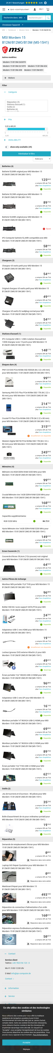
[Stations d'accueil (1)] (26, 104)
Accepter (26, 1042)
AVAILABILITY (14, 140)
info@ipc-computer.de (21, 973)
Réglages (26, 1049)
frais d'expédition (45, 186)
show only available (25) (21, 147)
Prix (10, 119)
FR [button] (40, 9)
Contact (11, 954)
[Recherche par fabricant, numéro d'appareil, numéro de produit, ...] (48, 17)
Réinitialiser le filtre (26, 154)
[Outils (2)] (26, 107)
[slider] (6, 129)
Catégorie (12, 92)
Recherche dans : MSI (13, 17)
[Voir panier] (48, 9)
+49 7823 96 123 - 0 (21, 963)
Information (13, 988)
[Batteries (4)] (26, 109)
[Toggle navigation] (4, 9)
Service (11, 996)
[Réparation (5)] (26, 102)
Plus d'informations (40, 1035)
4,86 (24, 3)
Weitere (11, 78)
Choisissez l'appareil (11, 25)
